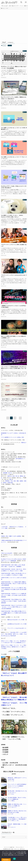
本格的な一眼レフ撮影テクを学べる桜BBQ (11, 536)
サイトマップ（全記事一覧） (9, 847)
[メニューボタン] (26, 2)
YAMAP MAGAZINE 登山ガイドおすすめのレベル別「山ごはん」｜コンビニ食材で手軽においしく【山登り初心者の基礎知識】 (13, 607)
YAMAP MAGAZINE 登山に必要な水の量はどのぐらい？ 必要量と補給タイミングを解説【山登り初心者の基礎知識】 (14, 613)
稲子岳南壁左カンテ (20, 458)
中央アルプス (13, 807)
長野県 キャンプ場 (14, 820)
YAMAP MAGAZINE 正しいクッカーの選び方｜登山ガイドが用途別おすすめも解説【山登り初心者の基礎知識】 (13, 589)
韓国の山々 (24, 442)
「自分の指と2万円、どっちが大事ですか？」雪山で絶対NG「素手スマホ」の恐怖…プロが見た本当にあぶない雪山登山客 (14, 634)
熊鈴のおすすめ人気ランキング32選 (15, 619)
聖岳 (10, 479)
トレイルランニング (15, 787)
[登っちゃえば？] (9, 2)
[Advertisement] (14, 26)
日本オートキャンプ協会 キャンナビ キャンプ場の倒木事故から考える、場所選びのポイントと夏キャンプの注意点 (13, 647)
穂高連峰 (5, 472)
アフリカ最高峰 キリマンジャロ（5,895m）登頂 (12, 437)
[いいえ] (26, 855)
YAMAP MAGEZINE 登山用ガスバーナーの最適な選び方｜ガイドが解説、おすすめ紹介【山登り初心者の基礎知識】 (13, 595)
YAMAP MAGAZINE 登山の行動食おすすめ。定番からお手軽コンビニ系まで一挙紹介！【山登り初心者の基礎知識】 (13, 601)
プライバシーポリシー (20, 847)
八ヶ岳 (12, 780)
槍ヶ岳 (10, 472)
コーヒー (9, 45)
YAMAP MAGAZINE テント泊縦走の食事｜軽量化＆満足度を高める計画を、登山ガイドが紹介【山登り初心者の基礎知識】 (13, 583)
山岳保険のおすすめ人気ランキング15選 (16, 624)
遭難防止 (13, 800)
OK (14, 858)
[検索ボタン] (21, 2)
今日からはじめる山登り (7, 553)
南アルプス (13, 827)
